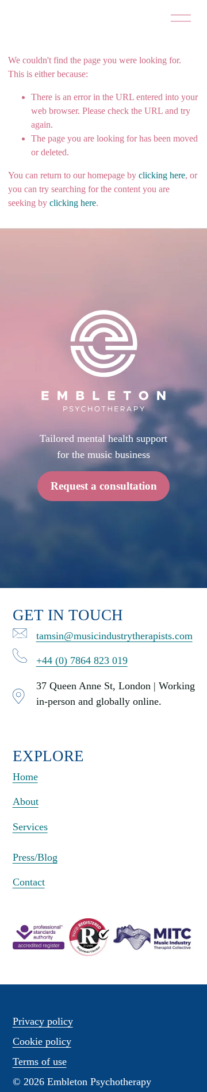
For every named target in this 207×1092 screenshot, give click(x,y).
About (26, 801)
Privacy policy (43, 1021)
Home (25, 776)
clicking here (162, 175)
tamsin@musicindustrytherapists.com (114, 636)
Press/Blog (35, 857)
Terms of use (40, 1061)
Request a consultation (104, 486)
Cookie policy (42, 1041)
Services (30, 827)
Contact (29, 882)
